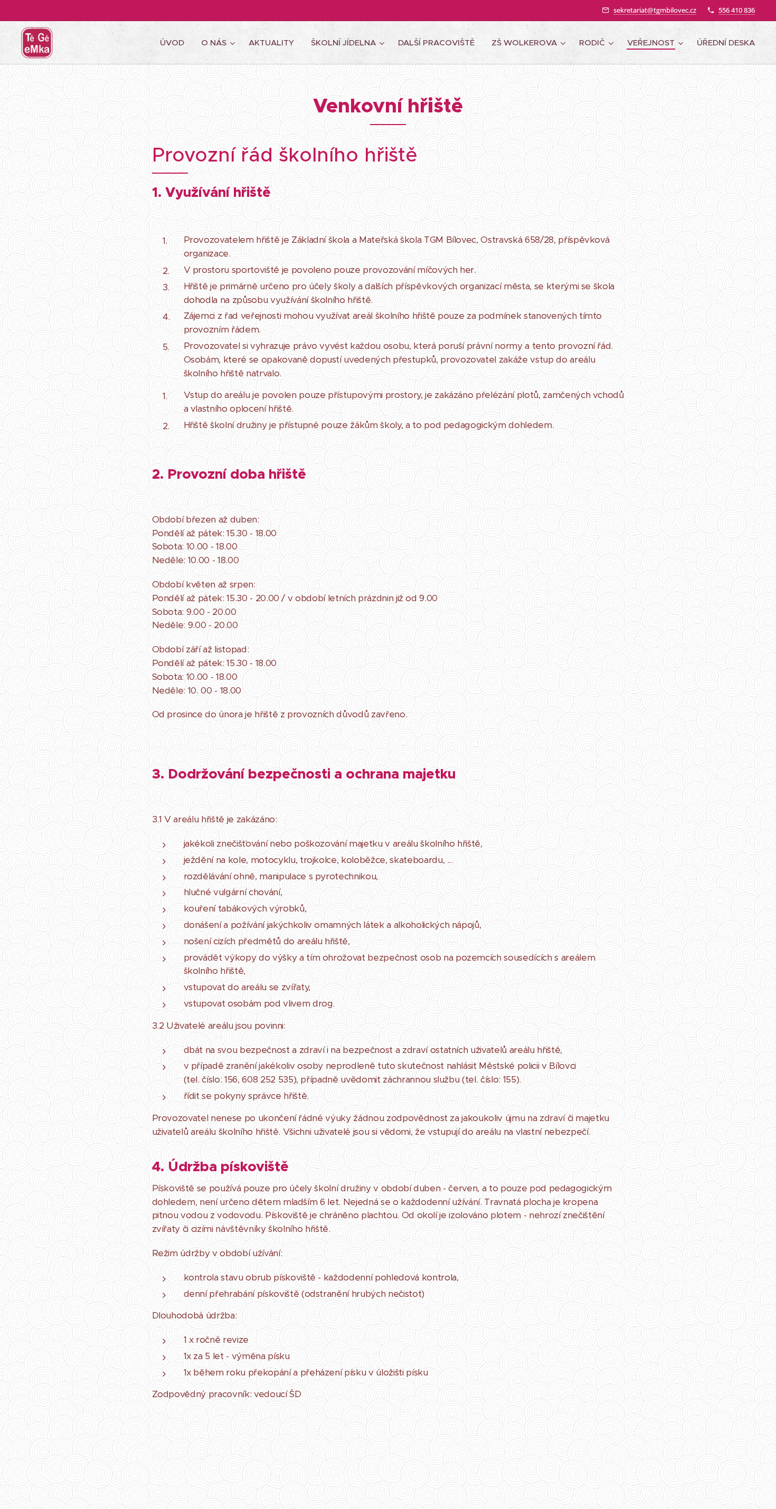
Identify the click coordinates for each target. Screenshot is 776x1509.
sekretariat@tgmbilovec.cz (654, 10)
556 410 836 (736, 10)
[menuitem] (175, 43)
